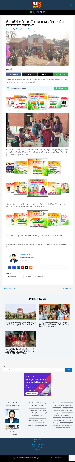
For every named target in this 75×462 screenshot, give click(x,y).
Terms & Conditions (37, 444)
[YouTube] (44, 12)
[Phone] (34, 12)
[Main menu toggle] (71, 5)
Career (37, 452)
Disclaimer (37, 442)
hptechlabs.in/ (24, 261)
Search (5, 366)
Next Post (68, 289)
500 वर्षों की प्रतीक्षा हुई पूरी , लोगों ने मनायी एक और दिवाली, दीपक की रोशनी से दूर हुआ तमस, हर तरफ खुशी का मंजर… (19, 351)
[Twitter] (41, 12)
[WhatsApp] (31, 12)
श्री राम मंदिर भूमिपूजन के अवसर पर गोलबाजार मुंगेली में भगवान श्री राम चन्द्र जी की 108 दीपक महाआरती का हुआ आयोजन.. (54, 324)
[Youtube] (22, 267)
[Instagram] (14, 267)
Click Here (62, 88)
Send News (37, 439)
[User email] (30, 267)
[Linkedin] (18, 267)
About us (37, 449)
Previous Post (8, 289)
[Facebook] (37, 12)
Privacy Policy (37, 447)
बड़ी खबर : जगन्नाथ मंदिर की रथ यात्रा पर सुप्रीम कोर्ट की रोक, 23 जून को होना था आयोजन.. (20, 323)
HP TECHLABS (58, 458)
